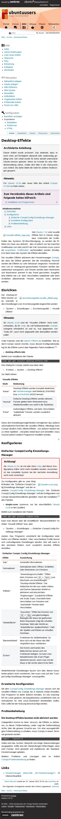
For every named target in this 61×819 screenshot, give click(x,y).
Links (9, 226)
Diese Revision (10, 781)
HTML (10, 128)
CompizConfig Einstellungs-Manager (27, 490)
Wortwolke (9, 70)
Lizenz (4, 806)
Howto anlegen (11, 84)
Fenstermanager (24, 391)
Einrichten (11, 211)
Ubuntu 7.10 (41, 232)
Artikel (11, 133)
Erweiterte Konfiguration (22, 220)
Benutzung (9, 64)
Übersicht (8, 58)
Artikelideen (9, 96)
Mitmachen (54, 24)
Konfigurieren (13, 214)
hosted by (5, 2)
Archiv (9, 37)
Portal (6, 24)
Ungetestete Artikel (13, 99)
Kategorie (8, 67)
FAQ (6, 61)
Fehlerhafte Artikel (12, 102)
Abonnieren (55, 133)
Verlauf (32, 133)
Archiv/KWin (24, 394)
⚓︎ (57, 202)
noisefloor (52, 781)
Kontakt (11, 806)
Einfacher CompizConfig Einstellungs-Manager (32, 217)
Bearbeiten (22, 133)
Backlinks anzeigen (13, 116)
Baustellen (9, 93)
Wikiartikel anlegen (12, 81)
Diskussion (42, 133)
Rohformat (12, 125)
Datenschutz (20, 806)
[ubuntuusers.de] (19, 15)
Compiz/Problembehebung (13, 759)
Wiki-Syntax (9, 90)
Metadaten (12, 122)
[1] (56, 347)
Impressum (30, 806)
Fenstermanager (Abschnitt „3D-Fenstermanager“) (30, 773)
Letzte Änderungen (13, 52)
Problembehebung (19, 223)
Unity (23, 326)
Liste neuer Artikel (12, 55)
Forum (15, 24)
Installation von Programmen (21, 202)
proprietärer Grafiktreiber (17, 250)
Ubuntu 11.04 (14, 183)
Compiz (55, 257)
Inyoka (13, 796)
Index (6, 49)
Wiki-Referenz (10, 87)
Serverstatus (41, 806)
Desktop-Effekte (20, 37)
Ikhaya (33, 24)
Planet (42, 24)
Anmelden (44, 5)
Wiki (24, 24)
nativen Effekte (31, 341)
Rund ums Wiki (11, 105)
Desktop (55, 787)
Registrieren (55, 5)
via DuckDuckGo (53, 33)
